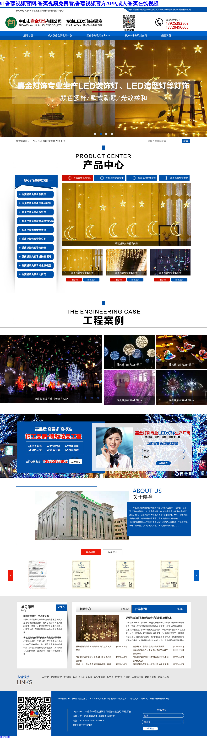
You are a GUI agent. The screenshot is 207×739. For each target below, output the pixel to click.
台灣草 (45, 677)
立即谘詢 (75, 458)
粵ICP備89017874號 (82, 725)
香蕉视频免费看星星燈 (34, 230)
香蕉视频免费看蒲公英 (34, 238)
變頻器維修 (163, 677)
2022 (35, 141)
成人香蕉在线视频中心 (60, 35)
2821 (58, 141)
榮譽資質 (166, 35)
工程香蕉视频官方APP (116, 9)
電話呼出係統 (70, 677)
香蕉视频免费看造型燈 (34, 212)
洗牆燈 (127, 677)
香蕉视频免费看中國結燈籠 (36, 203)
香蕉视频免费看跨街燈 (34, 247)
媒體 (52, 141)
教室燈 (110, 677)
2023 (40, 141)
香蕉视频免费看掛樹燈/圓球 (36, 256)
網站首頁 (28, 35)
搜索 (185, 141)
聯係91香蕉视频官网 (136, 9)
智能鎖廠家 (56, 677)
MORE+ (61, 607)
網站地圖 (168, 9)
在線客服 (150, 9)
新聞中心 (144, 698)
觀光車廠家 (99, 677)
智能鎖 (46, 141)
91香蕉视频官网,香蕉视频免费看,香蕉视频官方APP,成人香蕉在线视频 (79, 3)
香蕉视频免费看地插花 (34, 274)
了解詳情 (74, 280)
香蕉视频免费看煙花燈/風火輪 (38, 221)
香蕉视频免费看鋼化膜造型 (36, 265)
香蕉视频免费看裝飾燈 (34, 194)
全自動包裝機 (85, 677)
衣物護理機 (137, 677)
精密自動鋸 (150, 677)
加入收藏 (159, 9)
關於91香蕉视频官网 (182, 9)
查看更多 (91, 280)
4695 (63, 141)
